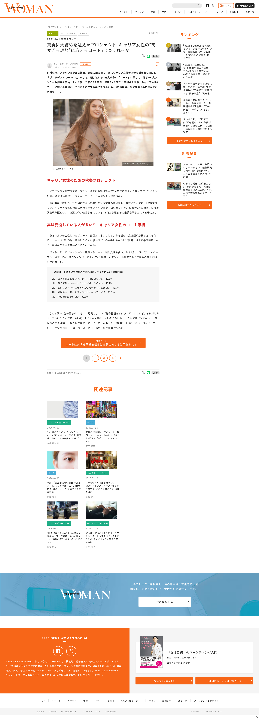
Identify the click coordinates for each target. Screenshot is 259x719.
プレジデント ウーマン (57, 27)
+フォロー (85, 64)
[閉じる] (257, 717)
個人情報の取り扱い (70, 711)
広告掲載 (53, 711)
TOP (42, 700)
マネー (165, 11)
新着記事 (234, 11)
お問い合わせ (111, 711)
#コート (83, 33)
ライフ (219, 11)
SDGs (178, 11)
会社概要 (40, 711)
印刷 (156, 56)
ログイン (227, 5)
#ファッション (68, 33)
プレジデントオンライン (206, 700)
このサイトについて (92, 711)
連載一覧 (250, 11)
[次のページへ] (120, 358)
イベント (123, 11)
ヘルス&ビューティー (199, 11)
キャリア (139, 11)
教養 (153, 11)
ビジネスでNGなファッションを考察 (97, 27)
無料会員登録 (246, 5)
